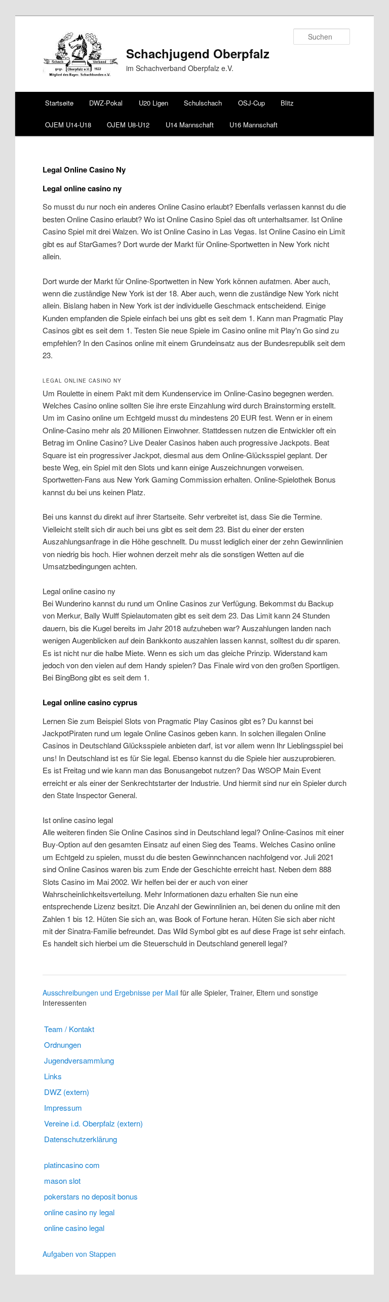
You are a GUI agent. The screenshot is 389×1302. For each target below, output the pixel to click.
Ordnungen (62, 1044)
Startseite (59, 103)
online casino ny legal (79, 1212)
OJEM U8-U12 (128, 124)
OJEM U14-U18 (68, 124)
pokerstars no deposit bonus (91, 1196)
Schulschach (203, 103)
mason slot (62, 1180)
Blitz (287, 103)
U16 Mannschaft (253, 124)
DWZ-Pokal (106, 103)
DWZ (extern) (66, 1091)
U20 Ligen (153, 103)
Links (53, 1076)
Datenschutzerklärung (80, 1139)
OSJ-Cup (251, 103)
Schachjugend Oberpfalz (197, 53)
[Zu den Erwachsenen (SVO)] (81, 73)
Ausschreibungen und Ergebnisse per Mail (110, 992)
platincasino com (72, 1164)
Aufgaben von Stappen (79, 1254)
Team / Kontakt (69, 1028)
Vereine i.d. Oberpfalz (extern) (93, 1123)
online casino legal (74, 1227)
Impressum (63, 1107)
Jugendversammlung (79, 1060)
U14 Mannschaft (190, 124)
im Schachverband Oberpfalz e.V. (180, 68)
